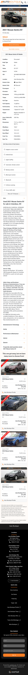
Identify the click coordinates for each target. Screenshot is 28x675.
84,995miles (22, 381)
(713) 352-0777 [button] (15, 551)
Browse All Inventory (14, 44)
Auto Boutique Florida (13, 607)
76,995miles (22, 453)
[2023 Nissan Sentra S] (14, 475)
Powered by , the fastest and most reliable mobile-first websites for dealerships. (14, 666)
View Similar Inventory (14, 49)
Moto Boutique (13, 624)
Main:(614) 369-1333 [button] (15, 560)
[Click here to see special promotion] (14, 5)
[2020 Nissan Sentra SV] (14, 367)
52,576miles (22, 489)
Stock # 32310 (5, 485)
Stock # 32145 (5, 377)
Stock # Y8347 (5, 449)
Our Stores (14, 594)
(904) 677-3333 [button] (15, 542)
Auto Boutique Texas (13, 611)
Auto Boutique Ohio (13, 615)
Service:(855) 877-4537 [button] (15, 562)
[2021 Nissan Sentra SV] (14, 403)
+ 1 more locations (14, 580)
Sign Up (14, 655)
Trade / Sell (14, 603)
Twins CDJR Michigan (13, 620)
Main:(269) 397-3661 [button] (15, 572)
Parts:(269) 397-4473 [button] (15, 576)
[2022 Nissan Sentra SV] (14, 439)
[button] (22, 2)
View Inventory (14, 590)
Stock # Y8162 (5, 413)
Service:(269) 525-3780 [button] (15, 574)
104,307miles (22, 417)
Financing (14, 598)
